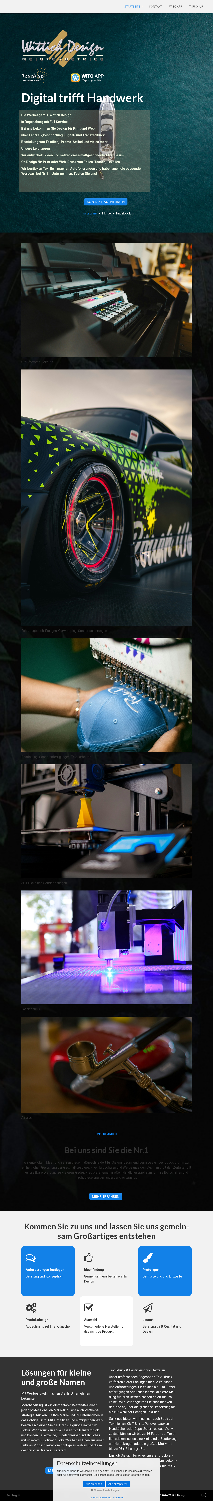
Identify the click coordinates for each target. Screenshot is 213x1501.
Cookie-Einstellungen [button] (106, 1490)
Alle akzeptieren (117, 1484)
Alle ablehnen (94, 1484)
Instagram (89, 213)
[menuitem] (133, 6)
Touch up (196, 6)
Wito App (175, 6)
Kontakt (155, 6)
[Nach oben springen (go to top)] (203, 1494)
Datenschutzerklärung (100, 1497)
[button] (105, 201)
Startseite (132, 6)
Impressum (118, 1497)
